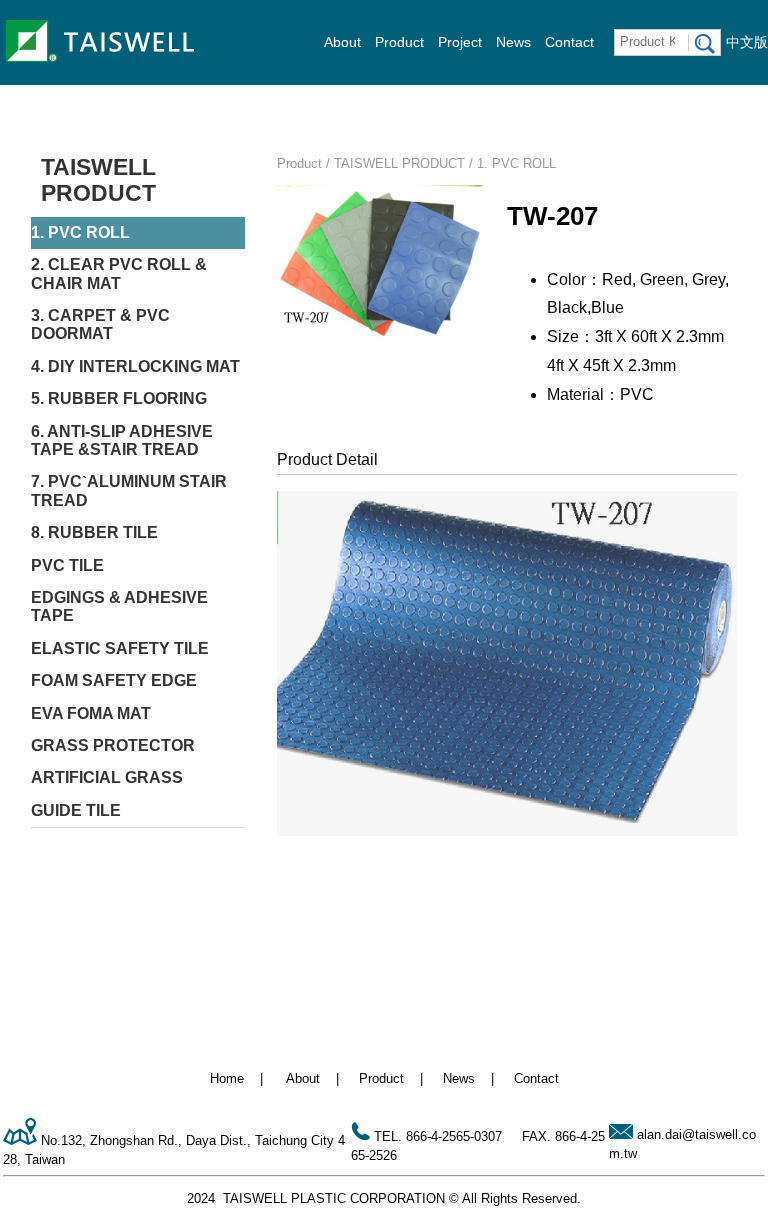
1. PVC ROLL (80, 232)
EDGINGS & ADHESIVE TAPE (119, 606)
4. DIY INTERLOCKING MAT (135, 366)
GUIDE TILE (76, 810)
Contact (569, 42)
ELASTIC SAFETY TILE (120, 648)
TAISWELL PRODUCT (98, 180)
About (342, 42)
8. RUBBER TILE (94, 532)
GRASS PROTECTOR (113, 745)
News (513, 42)
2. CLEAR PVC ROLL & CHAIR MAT (119, 273)
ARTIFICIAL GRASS (107, 777)
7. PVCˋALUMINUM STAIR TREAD (129, 490)
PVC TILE (67, 565)
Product (399, 42)
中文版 (747, 42)
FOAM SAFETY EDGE (114, 680)
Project (460, 42)
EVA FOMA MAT (91, 713)
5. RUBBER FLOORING (119, 398)
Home (227, 1078)
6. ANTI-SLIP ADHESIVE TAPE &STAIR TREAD (122, 440)
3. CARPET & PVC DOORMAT (100, 324)
